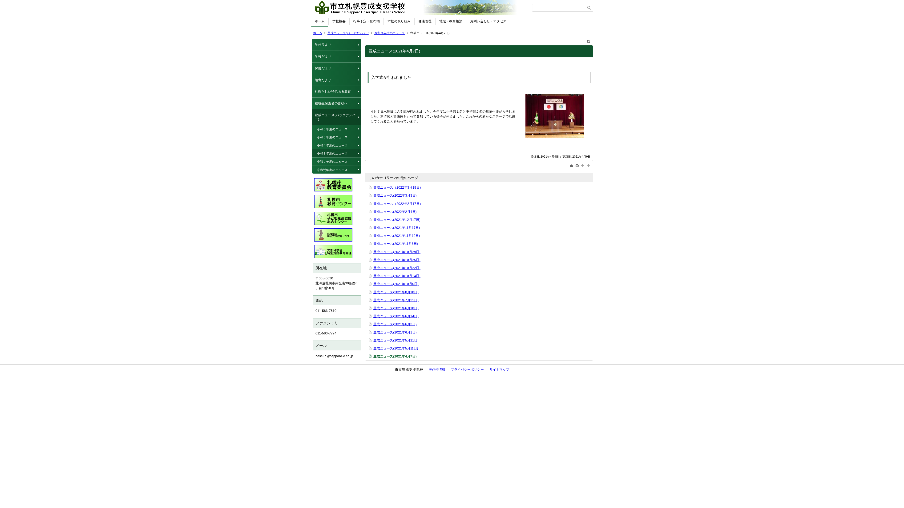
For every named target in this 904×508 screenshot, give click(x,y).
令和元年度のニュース (332, 170)
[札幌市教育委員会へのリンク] (333, 184)
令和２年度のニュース (332, 161)
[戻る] (583, 165)
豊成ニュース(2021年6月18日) (396, 308)
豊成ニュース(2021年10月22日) (396, 268)
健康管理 (425, 21)
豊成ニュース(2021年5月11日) (395, 348)
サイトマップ (499, 369)
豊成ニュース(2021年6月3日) (395, 324)
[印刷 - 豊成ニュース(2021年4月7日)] (588, 40)
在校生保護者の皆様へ (331, 103)
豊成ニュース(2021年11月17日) (396, 228)
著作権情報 (437, 369)
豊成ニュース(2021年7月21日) (396, 300)
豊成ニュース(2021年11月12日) (396, 236)
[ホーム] (422, 7)
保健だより (323, 68)
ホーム (320, 21)
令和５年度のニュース (332, 137)
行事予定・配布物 (366, 21)
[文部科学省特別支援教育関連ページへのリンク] (333, 250)
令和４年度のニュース (332, 145)
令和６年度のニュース (332, 129)
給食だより (323, 80)
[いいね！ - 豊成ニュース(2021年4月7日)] (571, 165)
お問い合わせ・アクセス (488, 21)
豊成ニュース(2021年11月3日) (395, 244)
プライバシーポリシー (467, 369)
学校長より (323, 45)
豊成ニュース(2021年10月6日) (396, 284)
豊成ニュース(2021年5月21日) (396, 340)
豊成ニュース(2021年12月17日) (396, 220)
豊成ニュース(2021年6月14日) (396, 316)
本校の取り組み (399, 21)
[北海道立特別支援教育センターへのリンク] (333, 234)
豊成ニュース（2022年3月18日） (398, 187)
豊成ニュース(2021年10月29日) (396, 252)
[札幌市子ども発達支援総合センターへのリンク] (333, 217)
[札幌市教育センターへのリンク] (333, 200)
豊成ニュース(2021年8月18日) (396, 292)
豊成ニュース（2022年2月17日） (398, 204)
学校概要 (339, 21)
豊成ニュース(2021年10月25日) (396, 260)
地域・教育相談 (450, 21)
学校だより (323, 56)
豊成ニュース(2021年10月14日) (396, 276)
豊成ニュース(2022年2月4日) (395, 212)
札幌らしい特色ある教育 (333, 91)
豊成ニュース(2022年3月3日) (395, 195)
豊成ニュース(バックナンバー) (348, 33)
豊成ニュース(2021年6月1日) (395, 332)
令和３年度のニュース (389, 33)
